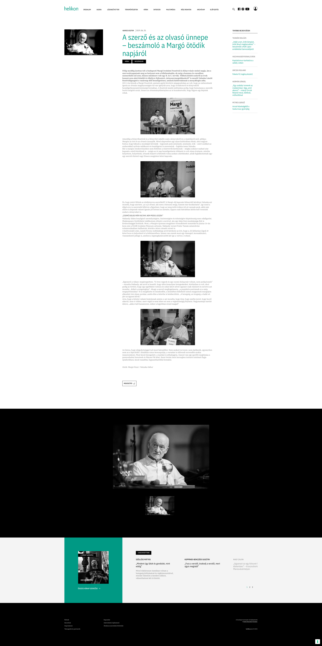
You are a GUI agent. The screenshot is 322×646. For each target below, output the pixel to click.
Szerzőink (67, 623)
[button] (87, 9)
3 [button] (252, 587)
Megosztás (128, 383)
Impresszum (68, 626)
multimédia (170, 10)
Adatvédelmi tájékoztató (111, 623)
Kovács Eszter (128, 31)
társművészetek (131, 10)
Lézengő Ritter (113, 10)
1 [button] (247, 587)
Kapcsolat (107, 620)
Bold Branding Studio (250, 622)
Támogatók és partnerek (72, 629)
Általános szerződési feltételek (113, 626)
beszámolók (139, 61)
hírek (146, 10)
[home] (71, 8)
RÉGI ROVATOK (186, 10)
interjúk (157, 10)
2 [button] (249, 587)
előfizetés (214, 10)
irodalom (87, 10)
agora (99, 10)
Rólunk (66, 620)
